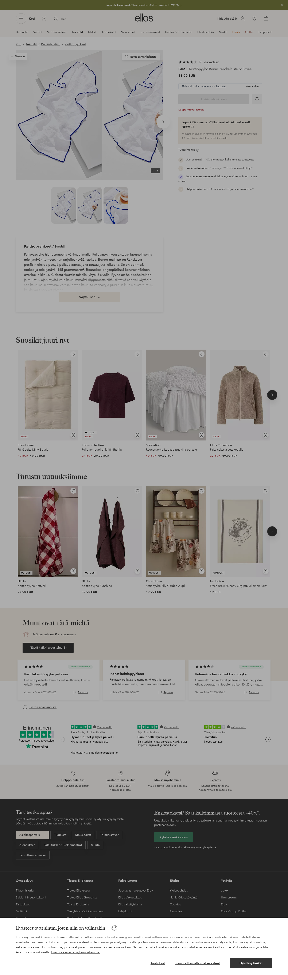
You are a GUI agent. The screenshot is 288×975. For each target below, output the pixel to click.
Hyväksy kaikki (251, 963)
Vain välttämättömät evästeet (197, 963)
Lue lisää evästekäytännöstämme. (75, 952)
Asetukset (158, 963)
